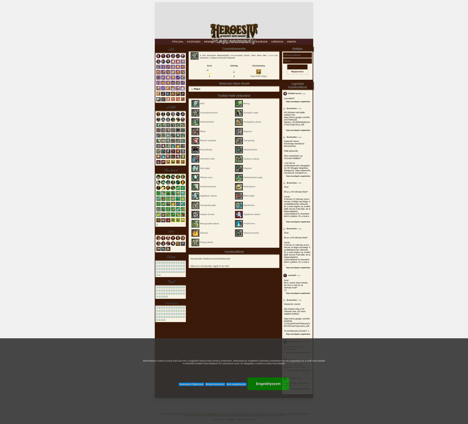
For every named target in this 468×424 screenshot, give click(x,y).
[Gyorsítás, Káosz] (157, 266)
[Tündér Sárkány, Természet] (168, 189)
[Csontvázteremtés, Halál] (168, 127)
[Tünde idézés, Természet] (158, 205)
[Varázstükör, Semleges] (179, 314)
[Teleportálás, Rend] (159, 294)
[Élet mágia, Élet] (168, 101)
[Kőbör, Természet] (178, 195)
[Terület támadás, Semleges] (164, 314)
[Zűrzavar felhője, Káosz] (157, 272)
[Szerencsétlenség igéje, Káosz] (184, 269)
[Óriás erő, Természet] (173, 200)
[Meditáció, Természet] (182, 222)
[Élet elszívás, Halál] (178, 153)
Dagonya (247, 131)
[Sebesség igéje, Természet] (163, 211)
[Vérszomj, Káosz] (162, 266)
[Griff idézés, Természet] (173, 211)
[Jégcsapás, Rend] (169, 291)
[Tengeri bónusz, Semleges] (162, 314)
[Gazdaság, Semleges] (174, 317)
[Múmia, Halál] (158, 121)
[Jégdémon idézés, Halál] (168, 142)
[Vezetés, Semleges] (157, 320)
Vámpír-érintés (206, 214)
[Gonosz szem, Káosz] (172, 263)
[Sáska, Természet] (173, 189)
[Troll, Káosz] (169, 263)
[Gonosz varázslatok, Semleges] (174, 308)
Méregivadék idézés (209, 223)
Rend (170, 281)
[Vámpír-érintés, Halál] (158, 148)
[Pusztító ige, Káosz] (162, 269)
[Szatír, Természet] (178, 178)
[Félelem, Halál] (168, 158)
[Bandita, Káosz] (157, 263)
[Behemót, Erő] (163, 245)
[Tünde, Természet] (182, 178)
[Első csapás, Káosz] (172, 266)
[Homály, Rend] (179, 288)
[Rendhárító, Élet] (158, 79)
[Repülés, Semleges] (177, 311)
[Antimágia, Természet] (163, 205)
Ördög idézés (206, 242)
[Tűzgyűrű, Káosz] (157, 269)
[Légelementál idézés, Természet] (178, 205)
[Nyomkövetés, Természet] (168, 195)
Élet (171, 49)
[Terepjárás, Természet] (163, 195)
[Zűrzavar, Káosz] (184, 266)
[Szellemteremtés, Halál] (158, 142)
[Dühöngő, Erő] (158, 240)
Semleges (170, 302)
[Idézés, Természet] (157, 225)
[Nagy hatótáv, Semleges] (169, 311)
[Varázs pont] (234, 71)
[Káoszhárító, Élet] (163, 74)
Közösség (194, 41)
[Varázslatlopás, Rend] (177, 291)
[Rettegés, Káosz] (172, 269)
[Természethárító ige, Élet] (178, 84)
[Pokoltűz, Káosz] (181, 269)
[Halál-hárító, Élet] (163, 95)
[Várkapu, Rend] (162, 294)
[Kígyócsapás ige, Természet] (182, 211)
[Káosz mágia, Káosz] (181, 272)
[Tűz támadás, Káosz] (177, 272)
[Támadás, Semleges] (167, 317)
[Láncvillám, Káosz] (162, 272)
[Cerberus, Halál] (178, 116)
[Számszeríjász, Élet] (168, 58)
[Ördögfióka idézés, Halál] (182, 127)
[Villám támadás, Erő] (168, 250)
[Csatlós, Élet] (158, 58)
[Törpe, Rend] (157, 288)
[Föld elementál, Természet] (173, 184)
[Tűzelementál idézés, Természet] (173, 205)
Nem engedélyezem (236, 384)
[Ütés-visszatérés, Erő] (163, 250)
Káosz (170, 257)
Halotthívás (248, 205)
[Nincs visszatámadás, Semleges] (172, 311)
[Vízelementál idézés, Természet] (182, 205)
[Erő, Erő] (158, 250)
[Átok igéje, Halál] (168, 137)
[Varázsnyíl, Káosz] (159, 266)
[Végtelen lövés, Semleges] (181, 314)
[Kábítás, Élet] (177, 95)
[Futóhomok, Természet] (163, 200)
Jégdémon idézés (208, 196)
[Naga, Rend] (169, 288)
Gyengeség (248, 140)
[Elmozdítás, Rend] (177, 288)
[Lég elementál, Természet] (168, 184)
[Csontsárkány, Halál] (178, 121)
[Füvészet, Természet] (178, 222)
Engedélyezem (268, 384)
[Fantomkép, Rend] (167, 294)
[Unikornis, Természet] (163, 184)
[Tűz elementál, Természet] (182, 184)
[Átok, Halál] (158, 127)
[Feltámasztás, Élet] (168, 90)
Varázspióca (249, 186)
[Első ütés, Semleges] (164, 308)
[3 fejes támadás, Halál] (163, 153)
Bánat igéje (248, 196)
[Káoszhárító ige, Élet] (168, 84)
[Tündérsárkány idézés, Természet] (178, 216)
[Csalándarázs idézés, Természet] (168, 211)
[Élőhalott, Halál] (158, 158)
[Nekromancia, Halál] (182, 164)
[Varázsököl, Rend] (184, 288)
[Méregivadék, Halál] (173, 121)
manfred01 (292, 275)
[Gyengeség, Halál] (173, 132)
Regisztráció (297, 71)
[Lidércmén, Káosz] (179, 263)
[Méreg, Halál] (163, 127)
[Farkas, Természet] (158, 178)
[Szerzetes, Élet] (158, 63)
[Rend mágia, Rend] (159, 297)
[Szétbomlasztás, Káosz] (164, 272)
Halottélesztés (250, 149)
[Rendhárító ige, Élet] (182, 84)
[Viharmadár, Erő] (168, 245)
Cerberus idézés (251, 159)
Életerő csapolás (207, 140)
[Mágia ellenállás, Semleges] (162, 311)
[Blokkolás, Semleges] (159, 308)
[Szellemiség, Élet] (178, 101)
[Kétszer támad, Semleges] (181, 308)
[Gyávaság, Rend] (162, 291)
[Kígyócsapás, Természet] (168, 200)
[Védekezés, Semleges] (177, 317)
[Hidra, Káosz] (181, 263)
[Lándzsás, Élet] (173, 58)
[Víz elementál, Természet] (178, 184)
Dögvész (247, 168)
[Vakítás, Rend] (172, 294)
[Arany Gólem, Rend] (162, 288)
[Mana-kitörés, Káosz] (174, 266)
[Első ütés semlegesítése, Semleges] (167, 308)
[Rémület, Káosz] (172, 272)
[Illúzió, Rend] (164, 291)
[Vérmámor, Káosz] (167, 269)
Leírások (277, 41)
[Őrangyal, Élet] (177, 90)
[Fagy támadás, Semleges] (172, 308)
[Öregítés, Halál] (158, 164)
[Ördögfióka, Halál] (158, 116)
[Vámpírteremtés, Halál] (182, 148)
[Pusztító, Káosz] (167, 266)
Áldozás (203, 233)
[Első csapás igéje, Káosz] (174, 269)
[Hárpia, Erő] (173, 240)
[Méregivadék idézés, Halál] (168, 148)
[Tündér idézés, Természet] (182, 189)
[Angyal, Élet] (163, 63)
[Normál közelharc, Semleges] (174, 311)
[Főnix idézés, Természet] (168, 216)
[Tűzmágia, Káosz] (157, 275)
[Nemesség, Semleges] (164, 317)
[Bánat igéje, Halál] (173, 142)
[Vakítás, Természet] (168, 222)
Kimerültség (205, 149)
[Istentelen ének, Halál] (158, 137)
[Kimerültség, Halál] (178, 132)
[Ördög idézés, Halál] (158, 153)
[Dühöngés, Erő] (178, 245)
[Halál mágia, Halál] (168, 164)
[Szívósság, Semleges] (181, 311)
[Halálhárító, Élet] (168, 74)
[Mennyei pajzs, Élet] (173, 74)
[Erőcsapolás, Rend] (172, 291)
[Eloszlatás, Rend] (181, 288)
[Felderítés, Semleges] (162, 317)
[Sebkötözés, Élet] (178, 63)
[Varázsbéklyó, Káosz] (181, 266)
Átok (202, 103)
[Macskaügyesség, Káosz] (177, 269)
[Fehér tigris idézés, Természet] (158, 200)
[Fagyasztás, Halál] (163, 158)
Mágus (196, 89)
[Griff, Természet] (158, 184)
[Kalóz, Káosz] (159, 263)
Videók (291, 41)
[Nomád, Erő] (168, 240)
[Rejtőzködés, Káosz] (169, 272)
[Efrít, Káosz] (177, 263)
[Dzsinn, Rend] (167, 288)
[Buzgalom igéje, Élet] (163, 84)
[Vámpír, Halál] (163, 121)
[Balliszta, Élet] (178, 58)
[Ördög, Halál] (182, 121)
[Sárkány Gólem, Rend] (172, 288)
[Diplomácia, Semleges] (164, 320)
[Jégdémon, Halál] (168, 121)
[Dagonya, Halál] (163, 132)
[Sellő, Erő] (178, 240)
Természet (170, 170)
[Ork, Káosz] (164, 263)
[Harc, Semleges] (169, 317)
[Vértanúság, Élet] (182, 68)
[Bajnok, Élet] (168, 63)
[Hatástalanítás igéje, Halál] (182, 137)
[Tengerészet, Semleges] (181, 317)
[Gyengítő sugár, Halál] (173, 127)
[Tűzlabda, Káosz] (164, 269)
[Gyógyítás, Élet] (178, 68)
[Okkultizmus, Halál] (173, 164)
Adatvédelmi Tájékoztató (191, 384)
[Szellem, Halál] (173, 116)
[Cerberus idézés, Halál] (163, 137)
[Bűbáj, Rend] (167, 297)
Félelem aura (205, 177)
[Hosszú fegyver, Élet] (168, 95)
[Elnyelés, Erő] (182, 245)
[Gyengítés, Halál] (173, 158)
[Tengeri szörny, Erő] (173, 245)
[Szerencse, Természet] (182, 200)
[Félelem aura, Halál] (178, 137)
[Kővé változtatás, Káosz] (167, 272)
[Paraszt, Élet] (163, 58)
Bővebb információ (215, 384)
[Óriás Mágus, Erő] (182, 240)
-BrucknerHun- (291, 108)
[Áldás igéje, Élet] (168, 79)
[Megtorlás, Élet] (163, 79)
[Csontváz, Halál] (163, 116)
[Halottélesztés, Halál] (182, 132)
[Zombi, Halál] (168, 116)
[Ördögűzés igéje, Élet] (163, 90)
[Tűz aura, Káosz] (164, 266)
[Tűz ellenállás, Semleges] (172, 314)
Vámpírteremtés (251, 233)
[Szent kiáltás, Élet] (182, 79)
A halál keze (249, 223)
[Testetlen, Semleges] (167, 314)
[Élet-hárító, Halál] (182, 153)
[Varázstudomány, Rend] (164, 297)
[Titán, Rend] (174, 288)
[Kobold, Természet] (168, 178)
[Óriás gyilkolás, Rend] (157, 297)
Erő (170, 231)
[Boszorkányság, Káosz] (159, 275)
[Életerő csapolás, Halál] (168, 132)
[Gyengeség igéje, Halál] (178, 142)
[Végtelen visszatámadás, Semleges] (184, 314)
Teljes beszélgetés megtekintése (298, 102)
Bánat (202, 131)
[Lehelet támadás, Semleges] (159, 311)
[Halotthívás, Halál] (182, 142)
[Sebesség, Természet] (173, 195)
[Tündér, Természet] (163, 178)
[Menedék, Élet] (182, 90)
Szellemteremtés (207, 186)
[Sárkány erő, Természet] (182, 216)
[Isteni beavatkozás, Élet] (172, 90)
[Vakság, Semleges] (174, 314)
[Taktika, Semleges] (157, 317)
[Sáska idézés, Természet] (173, 216)
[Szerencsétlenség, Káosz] (177, 266)
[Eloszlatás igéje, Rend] (179, 291)
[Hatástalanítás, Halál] (178, 127)
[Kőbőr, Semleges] (184, 308)
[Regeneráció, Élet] (178, 79)
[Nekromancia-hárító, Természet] (158, 211)
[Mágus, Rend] (164, 288)
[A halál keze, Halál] (173, 148)
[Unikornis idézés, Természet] (178, 211)
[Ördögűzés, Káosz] (184, 272)
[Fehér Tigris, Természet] (173, 178)
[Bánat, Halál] (158, 132)
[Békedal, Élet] (173, 68)
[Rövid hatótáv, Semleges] (179, 311)
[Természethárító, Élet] (182, 74)
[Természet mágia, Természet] (173, 222)
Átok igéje (204, 168)
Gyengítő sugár (250, 113)
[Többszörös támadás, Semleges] (169, 314)
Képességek (259, 41)
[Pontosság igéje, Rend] (157, 294)
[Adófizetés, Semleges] (157, 308)
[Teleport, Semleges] (159, 314)
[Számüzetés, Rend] (164, 294)
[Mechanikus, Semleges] (167, 311)
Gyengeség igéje (207, 205)
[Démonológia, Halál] (178, 164)
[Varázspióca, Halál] (163, 142)
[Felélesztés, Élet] (182, 101)
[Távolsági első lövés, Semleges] (184, 311)
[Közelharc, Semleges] (159, 317)
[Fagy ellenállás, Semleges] (169, 308)
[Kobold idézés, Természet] (158, 195)
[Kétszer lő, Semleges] (179, 308)
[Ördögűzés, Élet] (163, 68)
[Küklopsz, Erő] (158, 245)
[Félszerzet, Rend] (159, 288)
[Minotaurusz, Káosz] (167, 263)
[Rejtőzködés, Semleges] (162, 320)
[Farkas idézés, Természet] (178, 189)
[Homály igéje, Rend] (184, 291)
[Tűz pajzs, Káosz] (174, 272)
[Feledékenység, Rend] (181, 291)
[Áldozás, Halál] (178, 148)
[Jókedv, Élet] (178, 74)
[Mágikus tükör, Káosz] (159, 269)
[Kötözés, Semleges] (157, 311)
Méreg (246, 103)
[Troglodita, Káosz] (162, 263)
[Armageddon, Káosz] (159, 272)
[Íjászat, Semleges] (179, 317)
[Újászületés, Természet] (163, 216)
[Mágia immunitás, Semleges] (164, 311)
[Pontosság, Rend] (157, 291)
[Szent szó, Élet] (158, 68)
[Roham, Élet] (158, 101)
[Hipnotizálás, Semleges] (177, 308)
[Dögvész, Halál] (173, 137)
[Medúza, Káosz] (174, 263)
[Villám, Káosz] (169, 269)
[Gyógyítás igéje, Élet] (173, 79)
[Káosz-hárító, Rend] (184, 294)
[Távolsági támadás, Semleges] (157, 314)
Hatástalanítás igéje (253, 177)
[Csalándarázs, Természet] (158, 189)
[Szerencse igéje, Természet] (158, 216)
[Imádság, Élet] (158, 90)
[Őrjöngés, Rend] (174, 294)
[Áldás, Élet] (173, 63)
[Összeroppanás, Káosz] (179, 269)
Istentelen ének (207, 159)
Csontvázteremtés (208, 113)
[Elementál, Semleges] (162, 308)
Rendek (209, 41)
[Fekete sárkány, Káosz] (184, 263)
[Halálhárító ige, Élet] (173, 84)
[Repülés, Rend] (167, 291)
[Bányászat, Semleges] (184, 317)
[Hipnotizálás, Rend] (179, 294)
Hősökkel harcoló (294, 93)
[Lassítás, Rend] (174, 291)
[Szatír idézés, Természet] (178, 200)
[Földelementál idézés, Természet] (168, 205)
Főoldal (178, 41)
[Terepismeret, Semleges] (172, 317)
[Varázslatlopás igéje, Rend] (181, 294)
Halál (170, 107)
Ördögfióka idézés (252, 122)
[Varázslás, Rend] (162, 297)
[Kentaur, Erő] (163, 240)
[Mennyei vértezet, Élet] (158, 84)
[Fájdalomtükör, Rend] (177, 294)
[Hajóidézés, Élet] (182, 63)
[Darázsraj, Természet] (182, 195)
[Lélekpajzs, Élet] (168, 68)
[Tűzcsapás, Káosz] (179, 266)
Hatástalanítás (206, 122)
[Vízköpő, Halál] (182, 116)
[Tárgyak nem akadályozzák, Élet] (163, 101)
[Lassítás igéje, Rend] (169, 294)
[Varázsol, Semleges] (177, 314)
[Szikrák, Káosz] (169, 266)
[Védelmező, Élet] (158, 74)
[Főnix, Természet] (163, 189)
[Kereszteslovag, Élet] (182, 58)
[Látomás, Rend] (159, 291)
